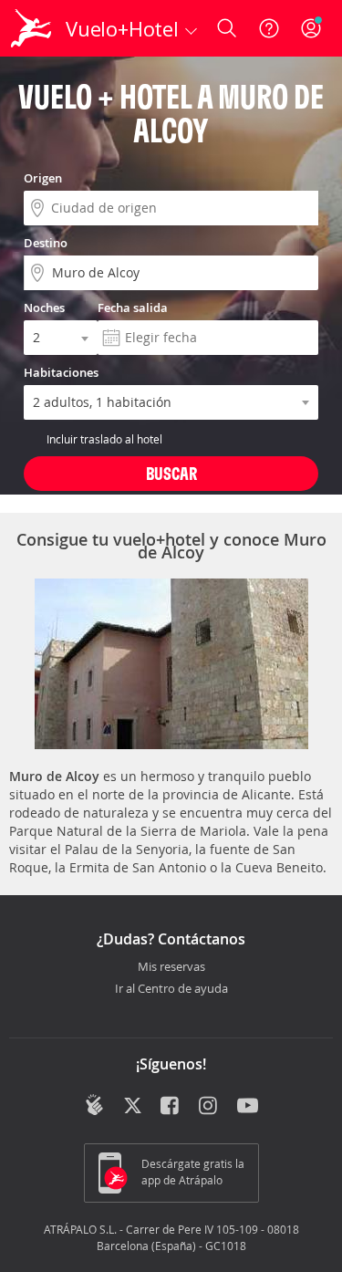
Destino (45, 243)
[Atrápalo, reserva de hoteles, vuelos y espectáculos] (31, 28)
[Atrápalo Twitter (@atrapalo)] (132, 1107)
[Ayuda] (269, 28)
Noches (44, 307)
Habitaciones (61, 372)
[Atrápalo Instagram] (209, 1107)
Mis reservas (171, 967)
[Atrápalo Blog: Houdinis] (94, 1105)
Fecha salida (133, 307)
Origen (43, 178)
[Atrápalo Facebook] (171, 1107)
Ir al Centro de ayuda (171, 989)
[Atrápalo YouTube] (247, 1107)
